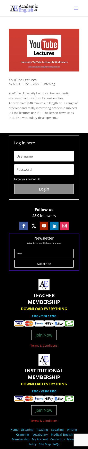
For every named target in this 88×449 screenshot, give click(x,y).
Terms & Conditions (44, 345)
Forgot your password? (27, 179)
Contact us (57, 439)
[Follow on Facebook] (23, 226)
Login (44, 189)
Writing (72, 429)
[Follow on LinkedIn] (54, 226)
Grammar (22, 434)
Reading (42, 429)
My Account (40, 439)
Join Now (44, 335)
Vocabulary (40, 434)
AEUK (16, 84)
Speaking (57, 429)
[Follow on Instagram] (64, 226)
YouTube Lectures (23, 80)
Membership (20, 439)
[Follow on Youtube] (44, 226)
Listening (49, 84)
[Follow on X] (33, 226)
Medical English (62, 434)
